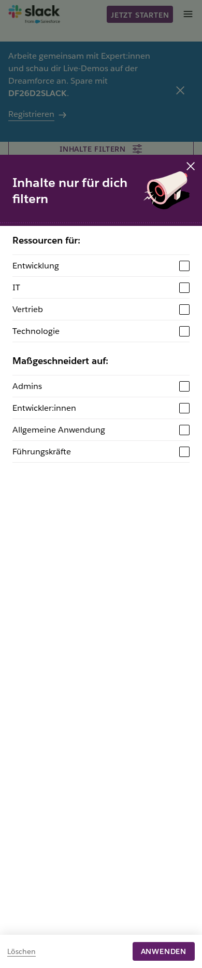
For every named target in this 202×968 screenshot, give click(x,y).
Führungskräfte (41, 451)
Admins (27, 386)
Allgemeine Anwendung (58, 429)
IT (16, 287)
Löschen (21, 951)
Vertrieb (27, 309)
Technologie (36, 331)
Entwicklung (35, 265)
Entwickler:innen (44, 407)
